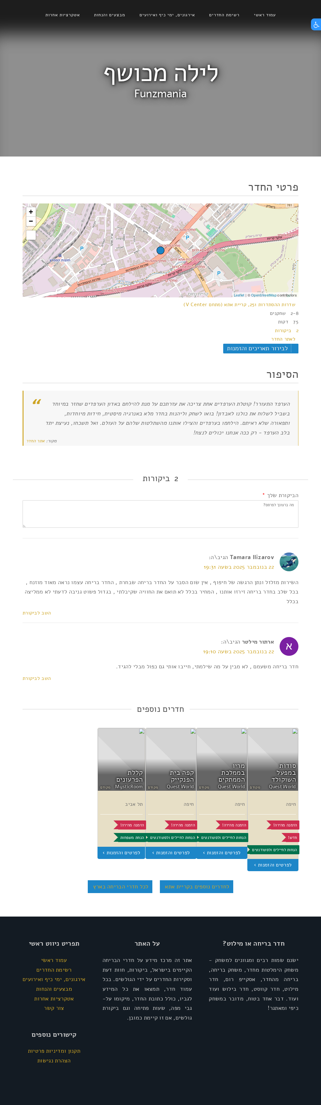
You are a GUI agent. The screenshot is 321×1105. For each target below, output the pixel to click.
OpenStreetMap (263, 294)
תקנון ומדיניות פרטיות (54, 1051)
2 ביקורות (286, 330)
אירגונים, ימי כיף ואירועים (167, 15)
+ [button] (31, 212)
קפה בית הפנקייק (182, 776)
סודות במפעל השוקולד (283, 772)
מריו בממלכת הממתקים (231, 772)
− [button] (31, 221)
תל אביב (134, 804)
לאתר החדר (283, 339)
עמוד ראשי (265, 15)
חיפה (291, 804)
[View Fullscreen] (31, 235)
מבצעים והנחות (109, 15)
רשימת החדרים (224, 15)
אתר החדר (35, 441)
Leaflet (239, 294)
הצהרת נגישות (54, 1060)
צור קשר (54, 1008)
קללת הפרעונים (129, 776)
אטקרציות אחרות (62, 15)
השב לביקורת (37, 612)
